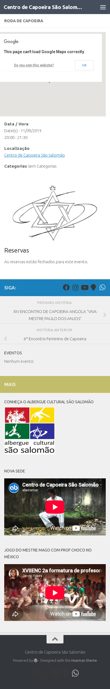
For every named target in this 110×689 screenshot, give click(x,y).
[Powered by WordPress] (36, 660)
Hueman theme (84, 660)
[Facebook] (66, 287)
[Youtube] (84, 287)
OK (84, 65)
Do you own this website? (34, 65)
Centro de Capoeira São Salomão (43, 7)
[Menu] (103, 7)
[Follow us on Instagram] (75, 287)
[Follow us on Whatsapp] (102, 287)
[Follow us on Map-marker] (93, 287)
